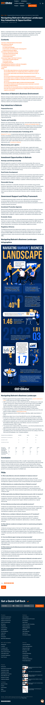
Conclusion (4, 67)
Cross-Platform (25, 655)
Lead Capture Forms (5, 653)
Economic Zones (7, 61)
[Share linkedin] (1, 701)
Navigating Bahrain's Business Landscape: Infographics (14, 64)
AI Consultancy (25, 620)
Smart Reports (25, 633)
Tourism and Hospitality (8, 47)
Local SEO (3, 646)
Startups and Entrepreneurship (10, 53)
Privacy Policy (24, 697)
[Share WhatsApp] (7, 701)
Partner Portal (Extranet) (5, 622)
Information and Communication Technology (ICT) (14, 48)
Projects (16, 5)
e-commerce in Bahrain (15, 142)
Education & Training (5, 677)
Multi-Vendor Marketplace (6, 638)
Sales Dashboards (25, 631)
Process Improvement (26, 660)
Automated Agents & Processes (28, 618)
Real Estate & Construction (6, 668)
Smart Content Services (5, 651)
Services (29, 3)
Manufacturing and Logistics (10, 50)
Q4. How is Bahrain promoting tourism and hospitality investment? (20, 76)
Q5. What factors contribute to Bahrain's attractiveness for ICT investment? (22, 77)
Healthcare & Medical (5, 679)
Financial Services (7, 45)
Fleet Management (4, 631)
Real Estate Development (9, 55)
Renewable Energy (8, 56)
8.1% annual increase (21, 411)
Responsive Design (26, 648)
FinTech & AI (3, 666)
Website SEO (3, 644)
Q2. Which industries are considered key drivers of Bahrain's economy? (21, 71)
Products (16, 1)
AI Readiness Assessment (27, 658)
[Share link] (8, 701)
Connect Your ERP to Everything (28, 624)
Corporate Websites (26, 644)
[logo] (7, 3)
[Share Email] (9, 701)
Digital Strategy (25, 657)
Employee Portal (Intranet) (6, 620)
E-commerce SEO (4, 648)
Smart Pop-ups (4, 657)
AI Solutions (24, 1)
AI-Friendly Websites (5, 649)
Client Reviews (4, 687)
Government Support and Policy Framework (11, 58)
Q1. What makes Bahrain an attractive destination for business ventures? (21, 70)
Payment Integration (26, 625)
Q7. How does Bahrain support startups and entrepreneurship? (19, 82)
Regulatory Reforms (8, 62)
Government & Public (5, 670)
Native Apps (24, 651)
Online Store (3, 633)
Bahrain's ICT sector (6, 134)
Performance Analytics (26, 634)
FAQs (2, 68)
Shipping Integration (26, 627)
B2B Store (3, 634)
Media (2, 689)
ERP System (3, 624)
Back (3, 587)
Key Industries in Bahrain (7, 44)
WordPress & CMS (25, 649)
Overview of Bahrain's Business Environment (11, 42)
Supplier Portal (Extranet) (5, 618)
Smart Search (25, 622)
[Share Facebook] (3, 701)
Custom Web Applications (27, 646)
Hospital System (4, 627)
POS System (3, 636)
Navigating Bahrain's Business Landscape (10, 65)
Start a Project (32, 5)
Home (2, 15)
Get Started (3, 691)
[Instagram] (4, 701)
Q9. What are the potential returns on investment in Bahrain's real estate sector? (23, 87)
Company (22, 5)
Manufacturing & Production (6, 673)
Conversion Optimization (5, 655)
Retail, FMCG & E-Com (5, 675)
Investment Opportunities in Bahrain (9, 51)
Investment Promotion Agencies (10, 59)
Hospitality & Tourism (5, 672)
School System (4, 629)
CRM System (3, 625)
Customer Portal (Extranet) (6, 616)
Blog (6, 15)
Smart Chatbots (25, 616)
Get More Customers (19, 3)
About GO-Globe (4, 683)
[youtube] (6, 701)
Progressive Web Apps (26, 653)
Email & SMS (24, 629)
